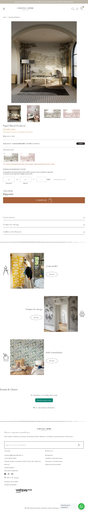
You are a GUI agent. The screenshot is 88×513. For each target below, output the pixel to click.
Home (4, 17)
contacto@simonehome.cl (13, 455)
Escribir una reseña (44, 400)
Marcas (7, 464)
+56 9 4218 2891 (10, 458)
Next (83, 62)
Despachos (49, 455)
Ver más (51, 274)
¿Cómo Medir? (9, 467)
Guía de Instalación (11, 470)
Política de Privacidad (53, 464)
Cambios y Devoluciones (54, 458)
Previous (4, 62)
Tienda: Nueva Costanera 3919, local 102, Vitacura (22, 461)
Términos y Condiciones (54, 461)
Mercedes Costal (9, 129)
